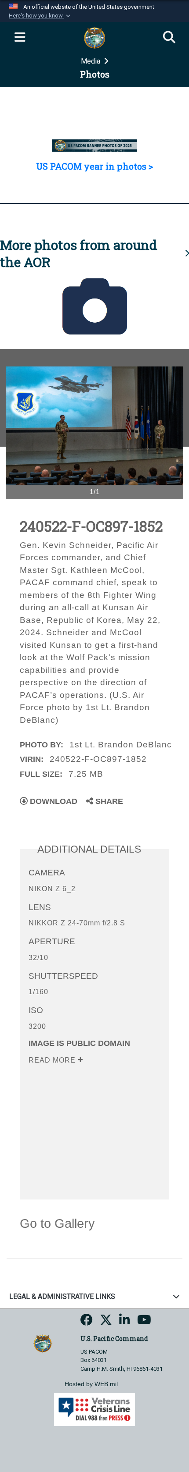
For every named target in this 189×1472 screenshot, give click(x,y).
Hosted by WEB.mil (91, 1383)
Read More (53, 1060)
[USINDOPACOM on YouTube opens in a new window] (144, 1322)
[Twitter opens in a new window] (106, 1322)
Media (91, 61)
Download (52, 801)
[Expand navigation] (19, 37)
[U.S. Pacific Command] (42, 1343)
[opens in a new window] (86, 1322)
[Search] (169, 37)
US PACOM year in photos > (94, 166)
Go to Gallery (57, 1223)
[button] (40, 15)
